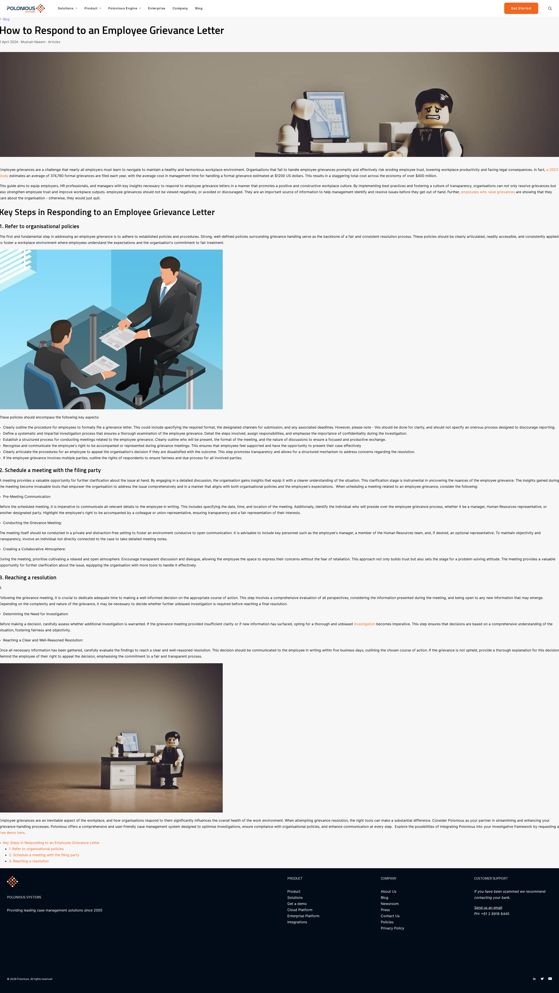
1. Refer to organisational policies (36, 849)
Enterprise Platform (303, 916)
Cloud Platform (299, 910)
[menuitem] (67, 8)
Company (180, 8)
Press (385, 910)
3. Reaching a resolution (29, 861)
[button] (550, 8)
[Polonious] (27, 8)
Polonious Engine (122, 8)
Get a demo (297, 903)
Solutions (66, 8)
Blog (199, 8)
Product (91, 8)
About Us (388, 891)
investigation (365, 624)
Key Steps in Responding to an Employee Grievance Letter (52, 842)
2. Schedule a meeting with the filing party (44, 855)
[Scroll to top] (550, 975)
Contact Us (390, 916)
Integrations (297, 922)
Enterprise (156, 8)
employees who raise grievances (487, 192)
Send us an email (488, 907)
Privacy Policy (392, 928)
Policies (387, 922)
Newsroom (390, 903)
